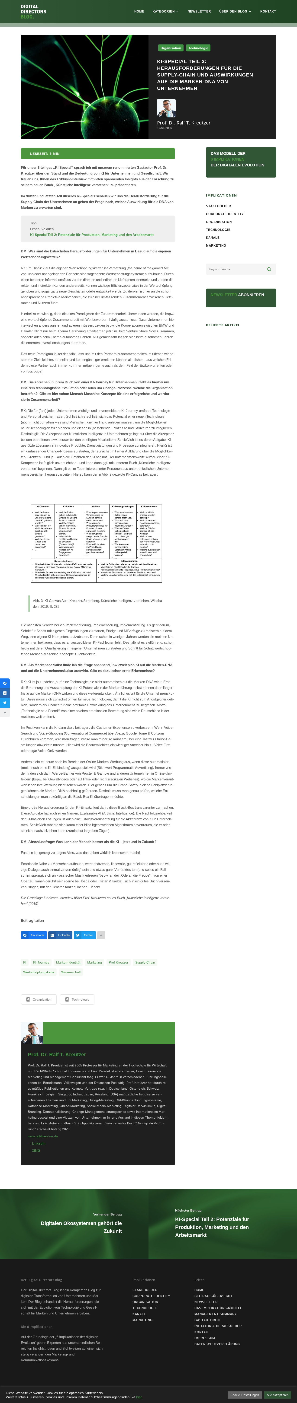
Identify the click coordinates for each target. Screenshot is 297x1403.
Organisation (171, 48)
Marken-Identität (68, 962)
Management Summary (215, 1314)
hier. (139, 1397)
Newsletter (199, 11)
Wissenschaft (71, 972)
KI (24, 962)
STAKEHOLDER (218, 206)
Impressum (204, 1338)
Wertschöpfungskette (38, 972)
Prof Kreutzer (118, 962)
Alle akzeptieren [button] (277, 1395)
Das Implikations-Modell (218, 1308)
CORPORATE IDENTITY (225, 214)
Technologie (198, 48)
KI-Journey (41, 962)
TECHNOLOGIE (218, 230)
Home (139, 11)
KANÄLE (213, 237)
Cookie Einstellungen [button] (245, 1395)
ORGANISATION (219, 222)
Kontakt (268, 11)
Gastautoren (207, 1320)
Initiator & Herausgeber (218, 1326)
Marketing (94, 962)
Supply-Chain (145, 962)
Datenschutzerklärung (217, 1344)
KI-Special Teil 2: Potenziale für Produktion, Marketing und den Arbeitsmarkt (92, 235)
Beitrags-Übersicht (213, 1296)
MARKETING (216, 245)
